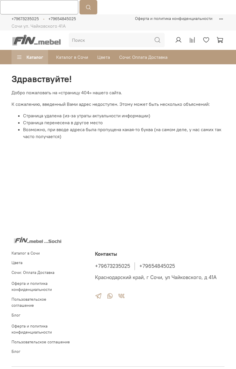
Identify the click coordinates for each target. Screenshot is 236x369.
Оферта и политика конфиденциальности (173, 18)
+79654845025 (62, 18)
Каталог (34, 57)
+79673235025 (25, 18)
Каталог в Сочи (72, 57)
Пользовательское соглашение (29, 302)
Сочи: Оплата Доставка (143, 57)
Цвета (103, 57)
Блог (16, 315)
